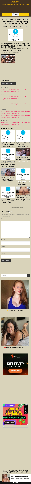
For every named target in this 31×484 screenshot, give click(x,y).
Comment (4, 219)
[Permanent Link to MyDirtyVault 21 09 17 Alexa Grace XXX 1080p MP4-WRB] (23, 174)
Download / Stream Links (8, 83)
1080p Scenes (19, 26)
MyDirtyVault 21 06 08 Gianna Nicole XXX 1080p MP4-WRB (8, 144)
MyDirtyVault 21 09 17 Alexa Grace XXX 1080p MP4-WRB (23, 182)
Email (3, 247)
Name (3, 240)
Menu (16, 14)
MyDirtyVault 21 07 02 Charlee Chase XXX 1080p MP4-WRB (8, 179)
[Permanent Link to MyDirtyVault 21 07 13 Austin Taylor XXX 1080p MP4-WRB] (8, 192)
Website (3, 253)
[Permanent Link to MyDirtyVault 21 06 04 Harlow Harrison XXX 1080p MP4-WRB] (23, 152)
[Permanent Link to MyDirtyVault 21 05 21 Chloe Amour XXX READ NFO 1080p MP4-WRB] (23, 191)
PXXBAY (15, 2)
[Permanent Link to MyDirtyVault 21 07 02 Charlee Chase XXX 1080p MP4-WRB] (8, 172)
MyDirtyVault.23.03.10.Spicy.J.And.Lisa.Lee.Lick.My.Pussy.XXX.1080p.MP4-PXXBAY (15, 91)
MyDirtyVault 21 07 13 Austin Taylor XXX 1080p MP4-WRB (8, 200)
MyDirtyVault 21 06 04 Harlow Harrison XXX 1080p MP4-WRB (23, 159)
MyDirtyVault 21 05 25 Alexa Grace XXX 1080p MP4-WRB (23, 144)
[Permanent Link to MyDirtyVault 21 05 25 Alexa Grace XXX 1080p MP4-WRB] (23, 136)
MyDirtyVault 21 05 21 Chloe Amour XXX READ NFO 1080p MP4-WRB (23, 198)
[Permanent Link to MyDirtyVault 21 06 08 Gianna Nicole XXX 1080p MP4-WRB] (8, 136)
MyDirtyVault (19, 207)
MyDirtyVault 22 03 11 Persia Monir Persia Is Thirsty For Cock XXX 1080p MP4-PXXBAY (8, 163)
